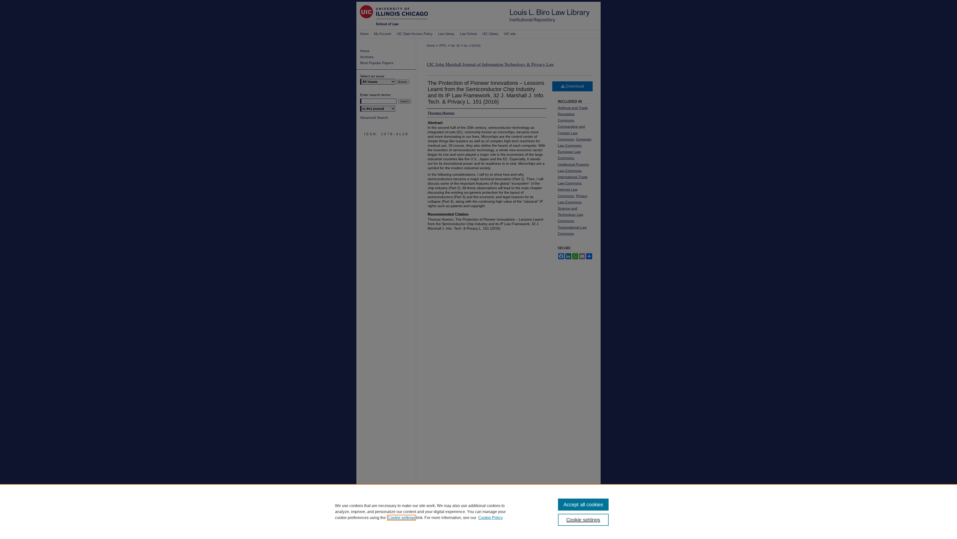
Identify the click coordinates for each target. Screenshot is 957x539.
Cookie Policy (490, 518)
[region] (478, 511)
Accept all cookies (583, 504)
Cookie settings (401, 518)
